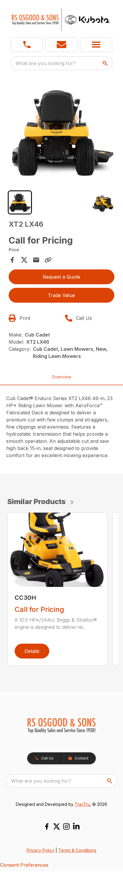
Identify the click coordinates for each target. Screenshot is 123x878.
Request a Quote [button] (61, 277)
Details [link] (31, 651)
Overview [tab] (61, 376)
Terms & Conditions (77, 850)
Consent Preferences (24, 865)
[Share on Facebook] (12, 259)
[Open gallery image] (62, 132)
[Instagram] (66, 826)
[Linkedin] (76, 826)
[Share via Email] (36, 259)
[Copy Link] (48, 259)
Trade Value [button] (61, 295)
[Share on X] (24, 259)
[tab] (20, 202)
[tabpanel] (62, 133)
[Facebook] (46, 826)
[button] (27, 44)
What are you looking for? (46, 63)
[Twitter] (56, 826)
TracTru (82, 804)
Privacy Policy (40, 850)
